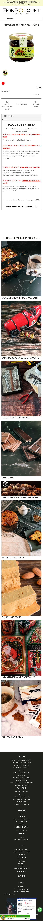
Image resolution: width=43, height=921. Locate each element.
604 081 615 (22, 863)
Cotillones (21, 824)
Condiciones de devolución (21, 852)
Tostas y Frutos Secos (21, 804)
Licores (21, 837)
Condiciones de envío (21, 849)
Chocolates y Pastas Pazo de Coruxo (21, 782)
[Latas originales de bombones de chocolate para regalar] (22, 328)
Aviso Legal (21, 887)
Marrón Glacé (21, 775)
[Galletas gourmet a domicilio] (22, 708)
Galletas (21, 770)
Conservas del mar (21, 792)
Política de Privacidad (21, 889)
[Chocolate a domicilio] (22, 448)
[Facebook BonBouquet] (19, 876)
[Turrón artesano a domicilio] (22, 588)
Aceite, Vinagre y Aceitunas (21, 799)
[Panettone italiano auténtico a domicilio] (22, 528)
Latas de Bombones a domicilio (21, 762)
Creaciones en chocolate (21, 767)
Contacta (21, 861)
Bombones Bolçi (21, 780)
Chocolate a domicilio (21, 765)
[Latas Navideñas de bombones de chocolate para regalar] (22, 648)
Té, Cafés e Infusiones (21, 840)
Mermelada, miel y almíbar (21, 772)
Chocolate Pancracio (21, 785)
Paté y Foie (21, 794)
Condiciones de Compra (21, 892)
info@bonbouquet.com (22, 868)
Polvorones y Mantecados (21, 819)
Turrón (21, 814)
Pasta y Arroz (21, 802)
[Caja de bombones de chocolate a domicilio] (22, 268)
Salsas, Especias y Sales (21, 797)
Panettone (21, 816)
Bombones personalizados (21, 777)
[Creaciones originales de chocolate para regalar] (22, 388)
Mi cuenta (21, 854)
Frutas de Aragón (21, 821)
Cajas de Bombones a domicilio (21, 760)
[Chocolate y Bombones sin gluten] (22, 488)
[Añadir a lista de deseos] (22, 83)
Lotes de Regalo (21, 830)
